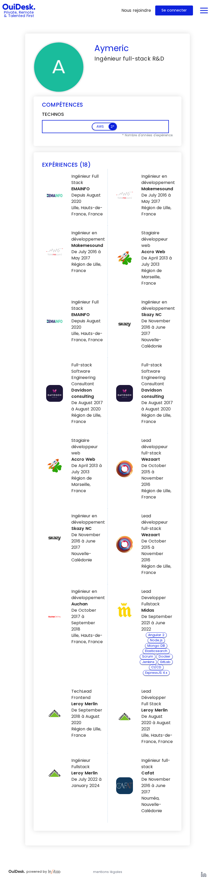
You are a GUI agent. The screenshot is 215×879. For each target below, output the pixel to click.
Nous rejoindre (136, 10)
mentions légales (107, 872)
